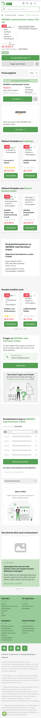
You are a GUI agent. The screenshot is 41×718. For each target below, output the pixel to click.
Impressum (5, 654)
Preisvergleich (11, 176)
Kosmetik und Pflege (10, 15)
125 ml (5, 53)
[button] (35, 3)
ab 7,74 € (27, 170)
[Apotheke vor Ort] (23, 3)
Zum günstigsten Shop (19, 58)
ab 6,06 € (9, 223)
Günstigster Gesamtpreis (20, 81)
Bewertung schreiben (20, 462)
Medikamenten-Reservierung (9, 606)
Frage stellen (20, 365)
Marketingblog (26, 608)
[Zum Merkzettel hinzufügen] (14, 27)
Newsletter (4, 611)
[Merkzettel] (27, 3)
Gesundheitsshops (6, 628)
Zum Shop (16, 99)
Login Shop (25, 604)
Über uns (4, 604)
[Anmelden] (31, 3)
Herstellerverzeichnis (7, 630)
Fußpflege (21, 15)
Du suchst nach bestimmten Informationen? (19, 468)
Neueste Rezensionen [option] (12, 481)
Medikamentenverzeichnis (9, 633)
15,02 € (7, 87)
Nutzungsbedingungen (27, 654)
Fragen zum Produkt (17, 64)
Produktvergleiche (6, 640)
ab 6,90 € (28, 223)
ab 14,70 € (9, 170)
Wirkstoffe (4, 635)
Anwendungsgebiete (7, 637)
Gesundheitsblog (6, 608)
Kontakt (4, 615)
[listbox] (20, 481)
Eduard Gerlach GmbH (26, 26)
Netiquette (5, 657)
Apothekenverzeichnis (8, 626)
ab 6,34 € (9, 319)
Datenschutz (14, 654)
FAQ (3, 613)
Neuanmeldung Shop (27, 606)
